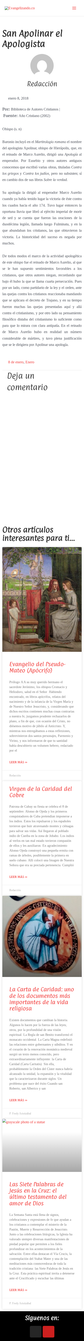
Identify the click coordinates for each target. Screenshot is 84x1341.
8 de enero (16, 362)
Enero (29, 362)
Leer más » (18, 762)
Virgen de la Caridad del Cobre (40, 792)
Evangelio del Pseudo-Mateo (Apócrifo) (37, 667)
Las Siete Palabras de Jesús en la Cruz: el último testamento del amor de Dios (37, 1194)
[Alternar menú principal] (74, 8)
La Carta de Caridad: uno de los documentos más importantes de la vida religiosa (41, 999)
